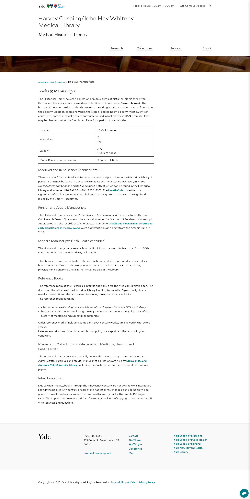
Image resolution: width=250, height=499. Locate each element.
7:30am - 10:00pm (163, 5)
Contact (133, 435)
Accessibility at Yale (122, 482)
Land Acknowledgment (97, 453)
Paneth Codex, (116, 190)
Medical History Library (46, 82)
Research (116, 48)
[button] (210, 5)
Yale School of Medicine (188, 435)
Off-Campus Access (192, 5)
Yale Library (181, 451)
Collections (144, 48)
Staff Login (135, 444)
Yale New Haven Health (188, 447)
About (207, 48)
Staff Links (135, 440)
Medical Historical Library (63, 34)
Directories (135, 448)
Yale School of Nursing (187, 443)
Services (176, 48)
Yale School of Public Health (190, 439)
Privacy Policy (147, 482)
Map (131, 453)
